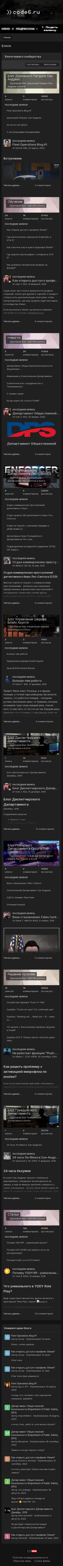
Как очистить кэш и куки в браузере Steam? (30, 247)
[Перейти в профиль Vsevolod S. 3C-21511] (7, 1155)
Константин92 (25, 1515)
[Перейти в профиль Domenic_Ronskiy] (7, 1459)
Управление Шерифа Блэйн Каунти (25, 661)
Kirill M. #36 (21, 148)
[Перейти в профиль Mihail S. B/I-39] (7, 560)
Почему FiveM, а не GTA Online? (23, 1260)
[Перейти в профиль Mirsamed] (7, 1433)
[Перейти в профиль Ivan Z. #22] (7, 278)
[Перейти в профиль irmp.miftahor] (7, 1407)
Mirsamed (23, 1441)
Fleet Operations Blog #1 (19, 110)
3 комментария (43, 454)
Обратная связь (22, 1561)
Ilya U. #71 (23, 1386)
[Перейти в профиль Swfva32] (7, 1536)
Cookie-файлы (42, 1561)
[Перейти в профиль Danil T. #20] (7, 679)
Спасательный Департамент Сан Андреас (29, 890)
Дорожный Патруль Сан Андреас (24, 117)
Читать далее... (12, 185)
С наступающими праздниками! (23, 132)
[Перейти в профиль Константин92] (7, 1510)
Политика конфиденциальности (30, 1557)
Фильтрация (50, 65)
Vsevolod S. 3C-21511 (26, 1161)
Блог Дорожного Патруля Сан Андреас (30, 77)
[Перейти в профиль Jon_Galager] (7, 1481)
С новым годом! (15, 393)
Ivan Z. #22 (21, 284)
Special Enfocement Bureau (21, 668)
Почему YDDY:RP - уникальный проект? (27, 1242)
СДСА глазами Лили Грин (20, 897)
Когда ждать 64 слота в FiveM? (23, 400)
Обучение (15, 202)
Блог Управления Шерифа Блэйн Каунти (27, 620)
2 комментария (43, 185)
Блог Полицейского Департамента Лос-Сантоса (29, 472)
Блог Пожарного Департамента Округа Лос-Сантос (29, 848)
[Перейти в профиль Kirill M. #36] (7, 143)
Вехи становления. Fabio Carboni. (24, 883)
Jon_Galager (24, 1489)
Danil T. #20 (22, 684)
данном (7, 1087)
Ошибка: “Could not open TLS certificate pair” (30, 1009)
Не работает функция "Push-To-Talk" (26, 1002)
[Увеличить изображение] (31, 429)
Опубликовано (38, 1339)
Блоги (22, 86)
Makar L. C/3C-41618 (26, 1056)
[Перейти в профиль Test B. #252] (7, 1271)
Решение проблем (21, 974)
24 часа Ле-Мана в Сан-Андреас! (24, 1145)
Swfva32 (22, 1538)
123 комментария (44, 1313)
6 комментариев (43, 321)
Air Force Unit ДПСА (17, 125)
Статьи (13, 1214)
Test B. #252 (22, 1276)
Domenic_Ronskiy (27, 1460)
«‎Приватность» (36, 313)
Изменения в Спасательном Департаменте (29, 376)
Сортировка (33, 65)
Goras (21, 1339)
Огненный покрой (16, 904)
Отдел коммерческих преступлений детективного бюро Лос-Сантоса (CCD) (35, 562)
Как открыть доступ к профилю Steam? (27, 229)
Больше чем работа (17, 654)
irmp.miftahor (25, 1415)
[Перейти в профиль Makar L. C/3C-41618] (7, 1051)
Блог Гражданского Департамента (22, 1111)
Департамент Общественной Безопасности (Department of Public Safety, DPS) (35, 413)
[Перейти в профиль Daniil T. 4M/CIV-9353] (7, 915)
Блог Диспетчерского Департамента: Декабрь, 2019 (35, 788)
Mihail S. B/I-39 (23, 565)
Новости (14, 338)
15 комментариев (45, 829)
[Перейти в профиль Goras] (7, 1337)
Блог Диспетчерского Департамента (24, 739)
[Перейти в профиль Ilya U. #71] (7, 1385)
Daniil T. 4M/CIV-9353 (27, 920)
